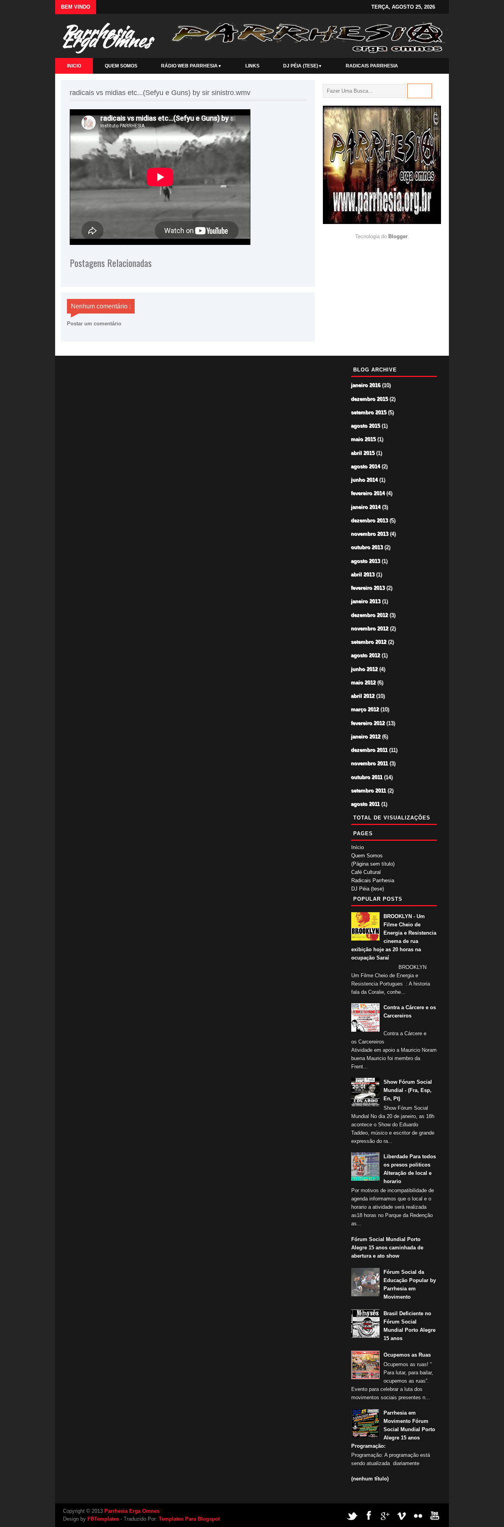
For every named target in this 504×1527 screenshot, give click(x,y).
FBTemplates (103, 1519)
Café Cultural (366, 872)
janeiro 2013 (366, 602)
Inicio (74, 65)
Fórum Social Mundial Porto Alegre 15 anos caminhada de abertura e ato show (387, 1247)
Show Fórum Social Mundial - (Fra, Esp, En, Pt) (408, 1090)
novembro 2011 (369, 764)
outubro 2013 (367, 548)
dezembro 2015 (369, 399)
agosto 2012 (365, 656)
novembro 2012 (370, 629)
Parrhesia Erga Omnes (106, 36)
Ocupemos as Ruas (407, 1355)
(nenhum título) (370, 1479)
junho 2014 (364, 480)
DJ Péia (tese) (302, 65)
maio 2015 (363, 439)
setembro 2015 (369, 413)
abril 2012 (363, 696)
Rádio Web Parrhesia (191, 65)
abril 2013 (363, 575)
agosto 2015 (365, 426)
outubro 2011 (367, 777)
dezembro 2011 (369, 750)
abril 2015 (363, 453)
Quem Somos (121, 65)
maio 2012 (363, 683)
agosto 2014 (365, 467)
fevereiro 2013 (368, 588)
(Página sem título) (373, 864)
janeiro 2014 (366, 507)
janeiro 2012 (366, 737)
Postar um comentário (94, 324)
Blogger (398, 236)
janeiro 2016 (366, 385)
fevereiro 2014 (368, 494)
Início (357, 847)
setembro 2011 (368, 791)
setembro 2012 (369, 642)
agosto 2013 (365, 561)
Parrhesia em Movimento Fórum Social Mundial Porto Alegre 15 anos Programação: (393, 1429)
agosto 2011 (365, 804)
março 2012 (365, 710)
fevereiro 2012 (368, 723)
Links (252, 65)
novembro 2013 (370, 534)
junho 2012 (364, 669)
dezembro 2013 (369, 521)
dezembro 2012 (369, 615)
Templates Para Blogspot (189, 1519)
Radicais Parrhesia (372, 65)
